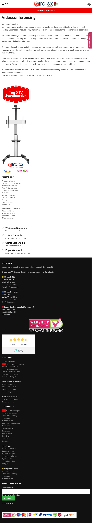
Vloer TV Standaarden (9, 186)
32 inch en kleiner (8, 211)
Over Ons (5, 436)
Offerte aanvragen (13, 411)
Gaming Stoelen (7, 202)
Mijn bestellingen (8, 453)
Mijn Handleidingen (9, 456)
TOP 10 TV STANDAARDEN (46, 10)
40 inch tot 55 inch (8, 216)
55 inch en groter (8, 218)
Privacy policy (7, 433)
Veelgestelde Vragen (9, 413)
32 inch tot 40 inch (8, 213)
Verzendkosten (7, 421)
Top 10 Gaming (8, 198)
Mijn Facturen (7, 458)
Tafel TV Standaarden (9, 188)
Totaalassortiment (8, 181)
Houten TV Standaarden (10, 190)
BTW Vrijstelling (8, 471)
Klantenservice (7, 428)
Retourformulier (8, 402)
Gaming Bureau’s (8, 200)
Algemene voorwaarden (11, 423)
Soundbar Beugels (8, 195)
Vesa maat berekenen (10, 399)
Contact (5, 441)
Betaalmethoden (8, 426)
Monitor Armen (7, 205)
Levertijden (6, 418)
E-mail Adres (7, 488)
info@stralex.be (13, 287)
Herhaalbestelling (8, 461)
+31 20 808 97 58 (10, 284)
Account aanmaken (9, 448)
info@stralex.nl (9, 302)
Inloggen (5, 464)
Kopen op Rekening (9, 416)
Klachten (5, 438)
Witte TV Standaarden (9, 193)
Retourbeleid (7, 431)
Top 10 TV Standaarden (11, 183)
